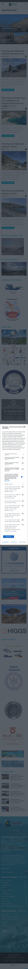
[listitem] (14, 454)
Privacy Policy (22, 542)
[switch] (22, 458)
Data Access (14, 542)
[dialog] (14, 484)
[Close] (25, 427)
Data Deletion (5, 542)
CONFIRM (8, 536)
